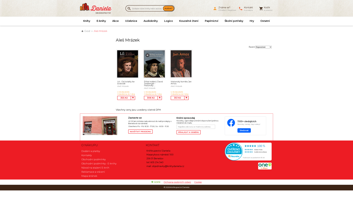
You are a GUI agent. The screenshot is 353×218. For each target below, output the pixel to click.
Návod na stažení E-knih (95, 167)
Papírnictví (211, 20)
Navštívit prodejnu (140, 131)
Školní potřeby (234, 20)
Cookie (198, 182)
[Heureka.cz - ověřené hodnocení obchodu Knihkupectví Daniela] (241, 152)
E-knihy (101, 20)
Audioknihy (151, 20)
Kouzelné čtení (188, 20)
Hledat (169, 8)
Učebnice (131, 20)
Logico (168, 20)
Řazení (252, 47)
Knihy (86, 20)
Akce (115, 20)
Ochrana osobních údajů (177, 182)
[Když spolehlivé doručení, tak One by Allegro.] (265, 169)
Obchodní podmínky (93, 159)
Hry (252, 20)
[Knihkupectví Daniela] (97, 8)
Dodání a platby (90, 151)
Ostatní (265, 20)
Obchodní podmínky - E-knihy (98, 163)
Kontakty (86, 155)
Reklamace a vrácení (93, 172)
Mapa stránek (89, 176)
